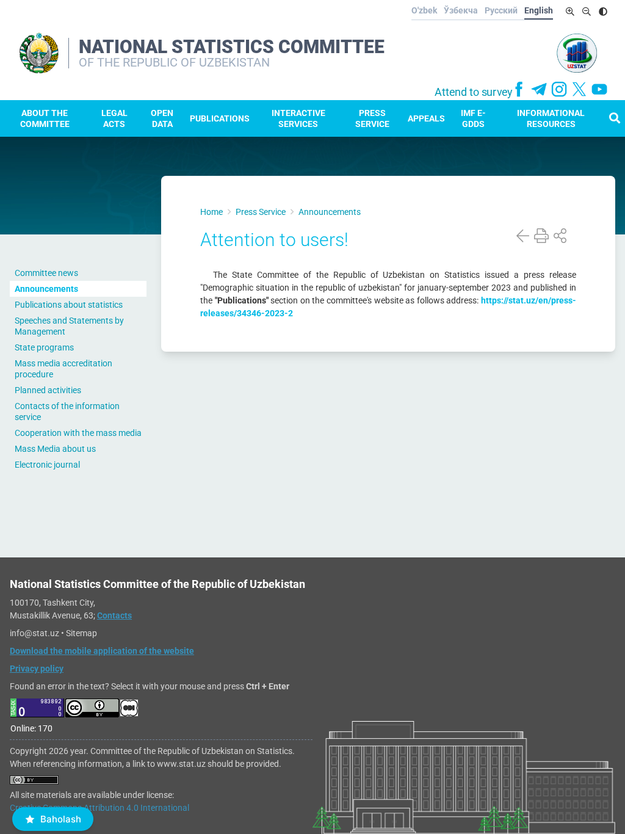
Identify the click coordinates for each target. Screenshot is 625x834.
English (538, 10)
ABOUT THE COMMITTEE (45, 118)
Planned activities (48, 390)
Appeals (426, 118)
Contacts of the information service (67, 411)
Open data (162, 118)
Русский (501, 10)
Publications (220, 118)
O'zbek (424, 10)
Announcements (46, 289)
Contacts (114, 615)
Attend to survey (474, 92)
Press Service (372, 118)
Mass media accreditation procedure (63, 368)
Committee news (46, 273)
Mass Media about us (55, 449)
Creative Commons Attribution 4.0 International (99, 808)
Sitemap (81, 633)
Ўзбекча (461, 10)
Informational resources (551, 118)
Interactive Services (298, 118)
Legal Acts (114, 118)
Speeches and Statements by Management (69, 326)
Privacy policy (36, 668)
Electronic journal (47, 465)
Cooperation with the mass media (78, 433)
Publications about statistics (69, 305)
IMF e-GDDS (473, 118)
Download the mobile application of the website (102, 651)
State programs (44, 347)
